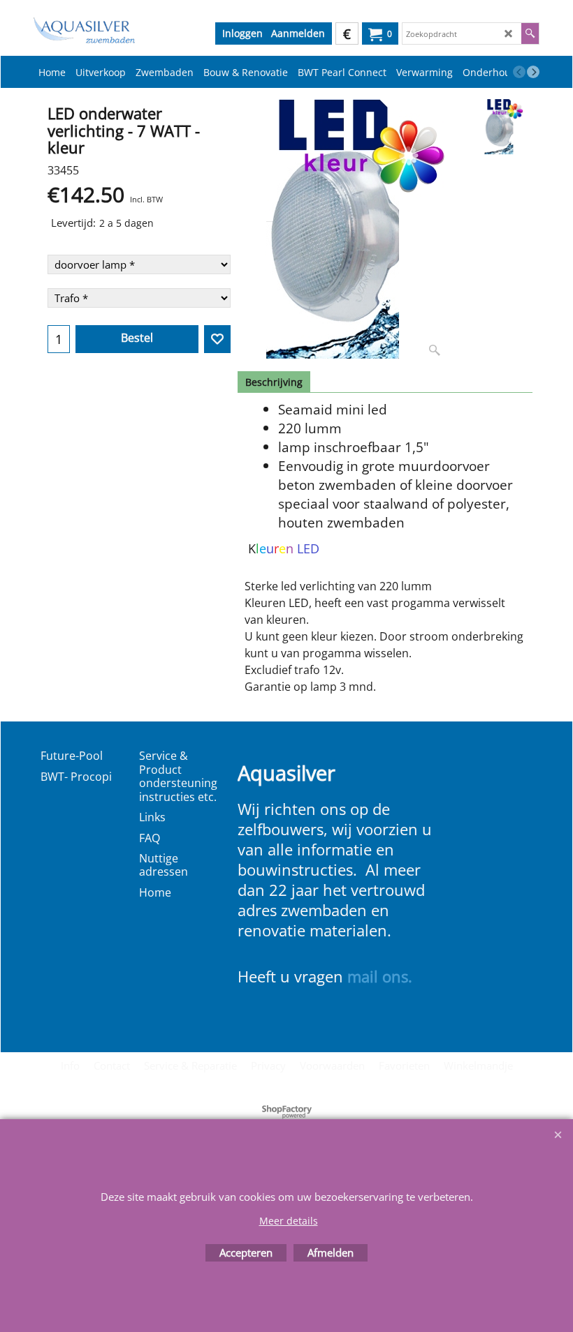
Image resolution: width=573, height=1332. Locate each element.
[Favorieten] (217, 339)
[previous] (519, 72)
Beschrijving (274, 382)
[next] (533, 72)
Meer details (288, 1220)
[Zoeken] (530, 33)
